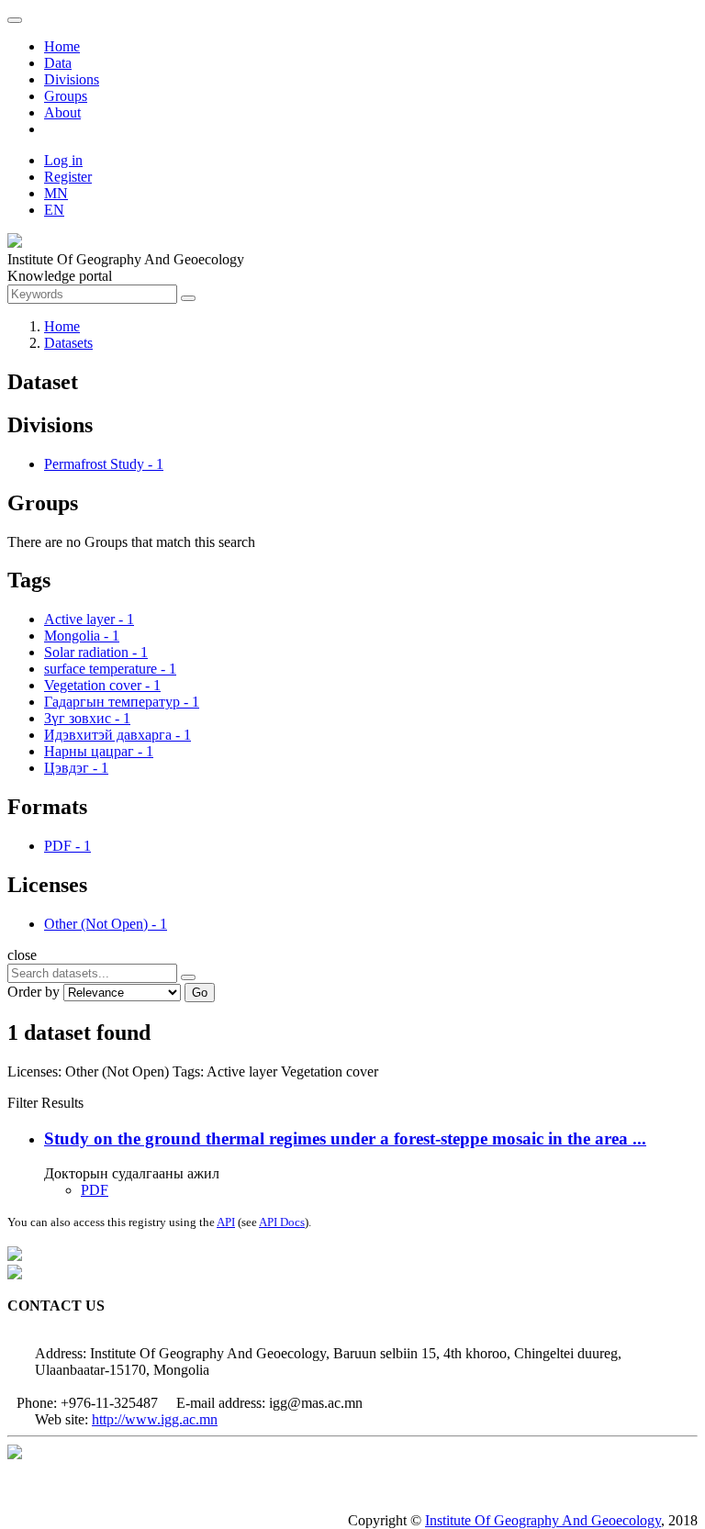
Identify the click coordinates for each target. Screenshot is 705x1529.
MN (56, 193)
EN (54, 210)
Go (199, 992)
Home (62, 46)
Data (58, 63)
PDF (94, 1190)
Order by (33, 991)
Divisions (71, 79)
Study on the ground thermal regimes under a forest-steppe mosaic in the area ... (345, 1138)
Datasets (68, 343)
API (226, 1222)
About (62, 112)
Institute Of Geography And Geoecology (543, 1520)
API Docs (282, 1222)
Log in (63, 160)
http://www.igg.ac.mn (155, 1419)
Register (68, 176)
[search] (188, 977)
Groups (65, 96)
